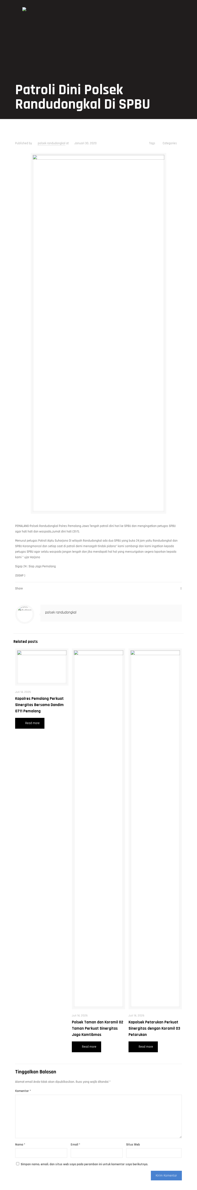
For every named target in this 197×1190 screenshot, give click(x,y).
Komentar (23, 1091)
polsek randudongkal (51, 143)
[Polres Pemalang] (24, 14)
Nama (20, 1144)
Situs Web (133, 1144)
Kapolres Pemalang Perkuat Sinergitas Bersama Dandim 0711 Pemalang (39, 705)
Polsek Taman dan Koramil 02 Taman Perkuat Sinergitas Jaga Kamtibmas (97, 1028)
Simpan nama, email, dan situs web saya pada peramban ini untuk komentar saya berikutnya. (84, 1164)
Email (75, 1144)
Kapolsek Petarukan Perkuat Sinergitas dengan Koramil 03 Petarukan (154, 1028)
